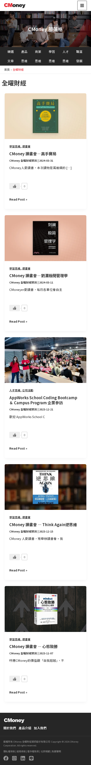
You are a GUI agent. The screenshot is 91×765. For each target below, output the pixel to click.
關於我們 (9, 728)
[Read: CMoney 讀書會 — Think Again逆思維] (45, 486)
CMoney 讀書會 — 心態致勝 (33, 646)
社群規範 (45, 751)
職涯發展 (79, 56)
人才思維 (65, 56)
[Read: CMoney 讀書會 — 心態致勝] (45, 608)
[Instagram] (14, 758)
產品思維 (24, 56)
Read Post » (18, 199)
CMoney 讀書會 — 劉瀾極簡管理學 (38, 275)
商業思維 (38, 56)
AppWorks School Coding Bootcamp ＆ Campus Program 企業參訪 (43, 400)
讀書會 (26, 146)
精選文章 (10, 56)
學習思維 (52, 56)
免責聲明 (56, 751)
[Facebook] (5, 758)
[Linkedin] (22, 758)
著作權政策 (33, 751)
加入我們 (40, 728)
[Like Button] (14, 186)
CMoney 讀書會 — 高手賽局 (32, 153)
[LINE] (31, 758)
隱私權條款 (9, 751)
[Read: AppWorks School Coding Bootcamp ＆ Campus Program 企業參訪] (45, 359)
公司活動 (27, 390)
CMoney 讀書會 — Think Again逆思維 (43, 524)
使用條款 (21, 751)
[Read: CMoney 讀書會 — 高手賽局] (45, 115)
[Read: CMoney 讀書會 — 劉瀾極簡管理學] (45, 237)
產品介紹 (25, 728)
